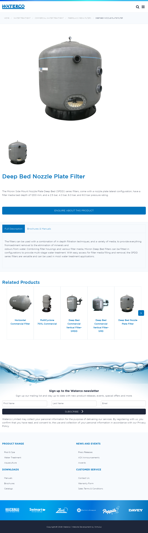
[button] (143, 6)
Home (6, 18)
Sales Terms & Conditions (90, 488)
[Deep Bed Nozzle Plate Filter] (128, 303)
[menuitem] (37, 452)
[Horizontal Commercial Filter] (20, 303)
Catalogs (8, 488)
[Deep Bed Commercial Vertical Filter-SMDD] (74, 303)
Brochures (9, 483)
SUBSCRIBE (72, 411)
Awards (82, 463)
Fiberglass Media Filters (79, 18)
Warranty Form (86, 483)
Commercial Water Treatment (49, 18)
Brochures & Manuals (39, 228)
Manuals (8, 478)
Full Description (14, 228)
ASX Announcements (89, 457)
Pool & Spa (9, 452)
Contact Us (83, 478)
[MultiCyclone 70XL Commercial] (47, 303)
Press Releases (85, 452)
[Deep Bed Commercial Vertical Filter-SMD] (101, 303)
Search (137, 7)
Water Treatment (22, 18)
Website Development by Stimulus (87, 527)
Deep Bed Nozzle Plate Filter (109, 18)
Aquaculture (10, 463)
